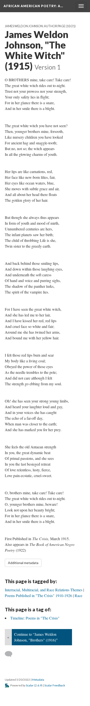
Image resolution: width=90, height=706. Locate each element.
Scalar (30, 685)
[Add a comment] (11, 654)
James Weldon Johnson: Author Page (35, 26)
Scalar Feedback (54, 685)
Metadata (38, 679)
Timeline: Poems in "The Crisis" (35, 617)
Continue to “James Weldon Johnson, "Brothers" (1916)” (36, 637)
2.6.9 (38, 685)
